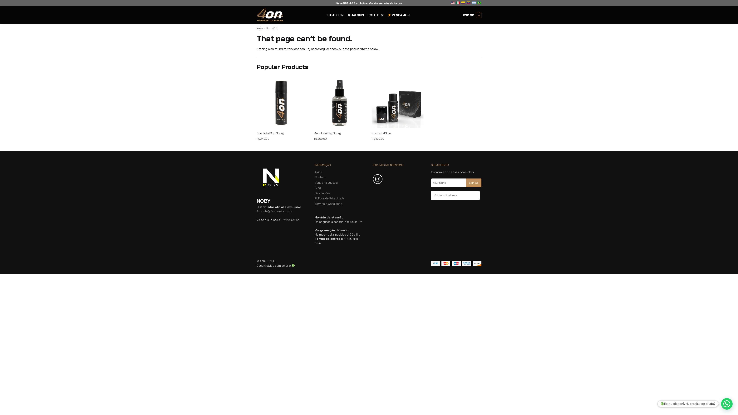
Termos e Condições (328, 204)
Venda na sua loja (326, 182)
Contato (320, 177)
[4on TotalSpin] (398, 102)
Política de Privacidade (329, 198)
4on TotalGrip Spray (270, 133)
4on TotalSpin (381, 133)
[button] (727, 404)
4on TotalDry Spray (327, 133)
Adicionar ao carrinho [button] (283, 146)
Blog (318, 188)
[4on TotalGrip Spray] (282, 102)
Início (260, 28)
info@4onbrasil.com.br (277, 211)
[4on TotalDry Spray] (340, 102)
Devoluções (322, 193)
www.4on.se (291, 220)
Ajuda (318, 172)
